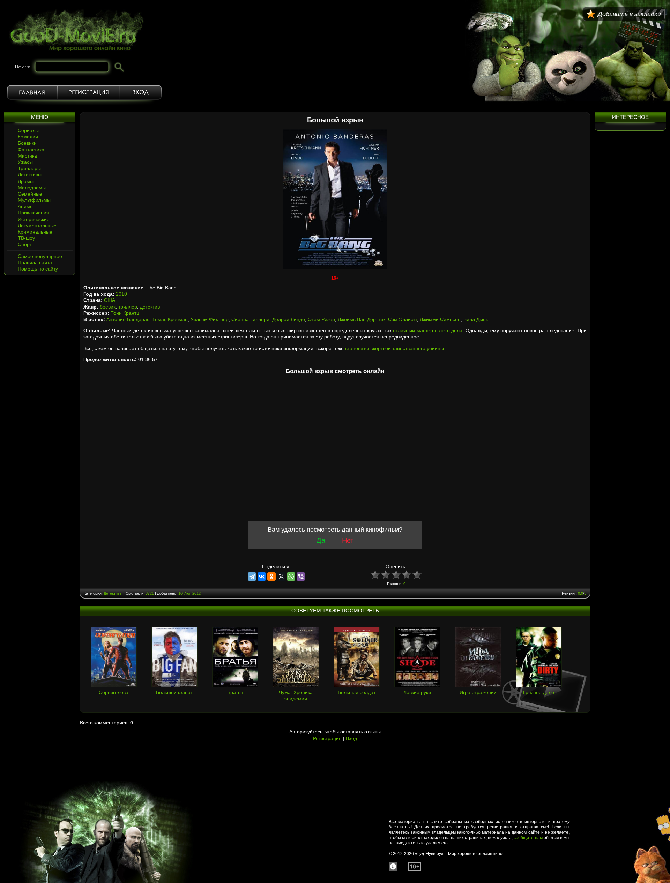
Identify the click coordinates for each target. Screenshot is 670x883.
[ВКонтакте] (262, 576)
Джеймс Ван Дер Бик (361, 319)
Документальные (37, 225)
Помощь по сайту (38, 269)
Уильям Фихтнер (210, 319)
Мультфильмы (34, 200)
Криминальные (35, 232)
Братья (235, 692)
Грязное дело (538, 692)
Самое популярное (40, 256)
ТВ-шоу (26, 238)
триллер (127, 307)
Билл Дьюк (475, 319)
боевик (108, 307)
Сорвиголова (113, 692)
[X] (281, 576)
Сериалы (28, 130)
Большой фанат (174, 692)
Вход (141, 92)
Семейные (30, 194)
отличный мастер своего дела (427, 330)
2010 (121, 294)
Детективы (30, 174)
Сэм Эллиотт (402, 319)
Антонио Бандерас (127, 319)
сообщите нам (528, 837)
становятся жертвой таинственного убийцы (394, 348)
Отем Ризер (321, 319)
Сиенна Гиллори (250, 319)
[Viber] (301, 576)
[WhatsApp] (291, 576)
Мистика (27, 156)
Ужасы (25, 162)
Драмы (26, 181)
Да (321, 540)
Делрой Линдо (288, 319)
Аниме (25, 206)
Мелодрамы (32, 187)
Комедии (28, 136)
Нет (347, 540)
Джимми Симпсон (440, 319)
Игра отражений (478, 692)
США (109, 300)
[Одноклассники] (271, 576)
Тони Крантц (125, 313)
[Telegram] (252, 576)
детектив (150, 307)
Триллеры (29, 168)
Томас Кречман (170, 319)
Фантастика (31, 149)
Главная (32, 92)
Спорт (25, 244)
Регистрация (88, 92)
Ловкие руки (417, 692)
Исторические (34, 219)
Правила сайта (35, 262)
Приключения (33, 212)
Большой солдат (356, 692)
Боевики (27, 143)
